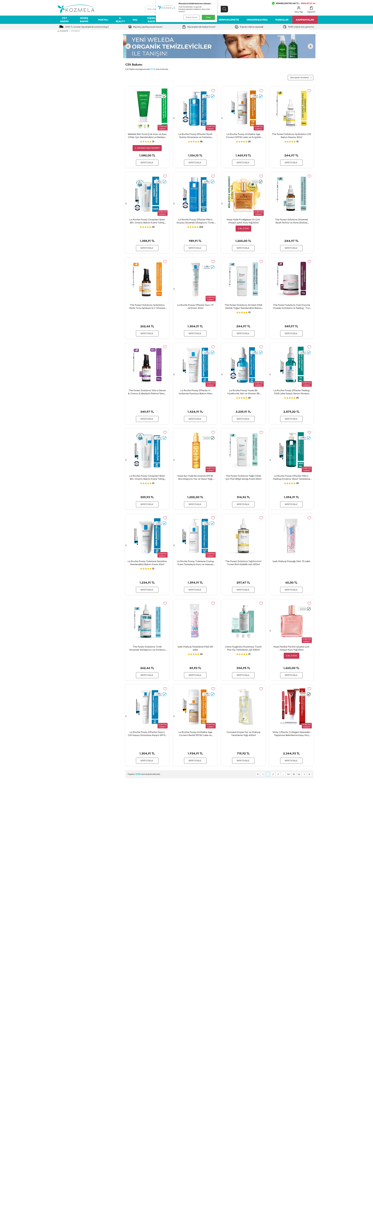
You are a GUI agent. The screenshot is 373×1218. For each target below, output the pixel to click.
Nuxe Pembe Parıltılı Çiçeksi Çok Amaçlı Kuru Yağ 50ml (291, 648)
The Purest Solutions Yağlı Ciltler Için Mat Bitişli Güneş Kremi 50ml (243, 477)
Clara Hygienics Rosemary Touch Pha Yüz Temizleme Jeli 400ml (243, 648)
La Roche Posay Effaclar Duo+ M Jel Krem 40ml (195, 306)
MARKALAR (281, 19)
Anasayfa (64, 31)
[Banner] (219, 46)
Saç (135, 19)
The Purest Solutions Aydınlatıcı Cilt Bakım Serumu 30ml (291, 136)
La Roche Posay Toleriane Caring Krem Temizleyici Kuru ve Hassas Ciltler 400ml (195, 563)
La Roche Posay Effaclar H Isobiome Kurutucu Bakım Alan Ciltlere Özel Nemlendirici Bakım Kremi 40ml (195, 392)
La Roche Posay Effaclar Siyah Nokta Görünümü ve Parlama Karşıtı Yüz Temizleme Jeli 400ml (195, 136)
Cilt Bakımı (64, 20)
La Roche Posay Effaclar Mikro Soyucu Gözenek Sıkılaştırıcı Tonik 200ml (195, 221)
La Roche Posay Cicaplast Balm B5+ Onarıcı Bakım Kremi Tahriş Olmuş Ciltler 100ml (147, 221)
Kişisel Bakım (151, 20)
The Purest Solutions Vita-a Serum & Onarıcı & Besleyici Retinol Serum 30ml (147, 392)
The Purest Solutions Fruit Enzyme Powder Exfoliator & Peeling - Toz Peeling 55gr (291, 306)
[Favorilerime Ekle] (165, 90)
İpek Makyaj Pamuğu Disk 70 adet (291, 561)
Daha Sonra (191, 17)
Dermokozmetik (229, 19)
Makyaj (103, 19)
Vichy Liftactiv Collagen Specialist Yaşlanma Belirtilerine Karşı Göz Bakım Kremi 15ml (291, 734)
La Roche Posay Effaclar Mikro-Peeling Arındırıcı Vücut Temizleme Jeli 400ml (291, 477)
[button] (128, 46)
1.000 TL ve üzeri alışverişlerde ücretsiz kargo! (87, 26)
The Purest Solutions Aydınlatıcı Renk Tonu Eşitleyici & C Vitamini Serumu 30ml (147, 306)
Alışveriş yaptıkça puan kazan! (147, 26)
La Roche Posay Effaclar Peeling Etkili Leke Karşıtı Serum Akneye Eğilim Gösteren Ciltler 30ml (291, 392)
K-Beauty (120, 20)
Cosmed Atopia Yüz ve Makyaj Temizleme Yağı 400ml (243, 734)
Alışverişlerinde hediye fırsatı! (201, 26)
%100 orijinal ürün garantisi (301, 26)
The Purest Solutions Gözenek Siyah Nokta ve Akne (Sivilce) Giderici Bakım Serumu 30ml (291, 221)
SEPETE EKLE (146, 162)
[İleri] (304, 774)
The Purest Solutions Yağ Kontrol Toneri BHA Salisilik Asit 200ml (243, 563)
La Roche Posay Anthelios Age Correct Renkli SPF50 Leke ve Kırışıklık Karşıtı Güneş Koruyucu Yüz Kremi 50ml (195, 734)
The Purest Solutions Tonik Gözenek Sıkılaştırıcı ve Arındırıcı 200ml (147, 648)
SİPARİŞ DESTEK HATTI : (295, 3)
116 (299, 774)
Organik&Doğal (257, 19)
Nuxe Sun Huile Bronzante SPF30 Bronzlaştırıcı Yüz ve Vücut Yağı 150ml (195, 477)
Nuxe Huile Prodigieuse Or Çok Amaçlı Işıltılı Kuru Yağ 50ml (243, 221)
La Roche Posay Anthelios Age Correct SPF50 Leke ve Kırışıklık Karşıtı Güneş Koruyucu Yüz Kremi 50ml (243, 136)
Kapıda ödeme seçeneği (251, 26)
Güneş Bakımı (84, 20)
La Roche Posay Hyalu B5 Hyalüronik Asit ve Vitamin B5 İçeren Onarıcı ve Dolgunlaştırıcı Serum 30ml (243, 392)
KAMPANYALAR (305, 19)
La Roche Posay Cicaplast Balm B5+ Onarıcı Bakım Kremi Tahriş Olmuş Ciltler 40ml (147, 477)
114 (288, 774)
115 (294, 774)
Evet (208, 17)
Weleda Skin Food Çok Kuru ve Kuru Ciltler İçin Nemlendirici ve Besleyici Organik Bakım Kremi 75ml (147, 136)
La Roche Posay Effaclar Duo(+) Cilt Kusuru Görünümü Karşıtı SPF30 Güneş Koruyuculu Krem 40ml (147, 734)
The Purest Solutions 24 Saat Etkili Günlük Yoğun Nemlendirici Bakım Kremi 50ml (243, 306)
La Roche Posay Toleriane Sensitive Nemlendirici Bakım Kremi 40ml (147, 563)
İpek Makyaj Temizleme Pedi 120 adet (195, 648)
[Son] (309, 774)
